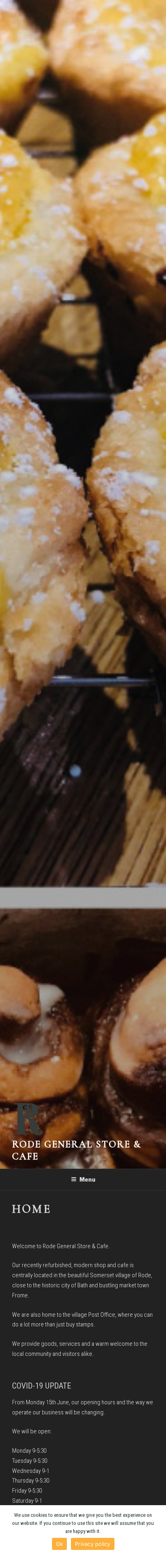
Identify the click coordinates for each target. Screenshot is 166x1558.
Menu (87, 1179)
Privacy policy (92, 1544)
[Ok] (156, 1532)
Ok (59, 1544)
